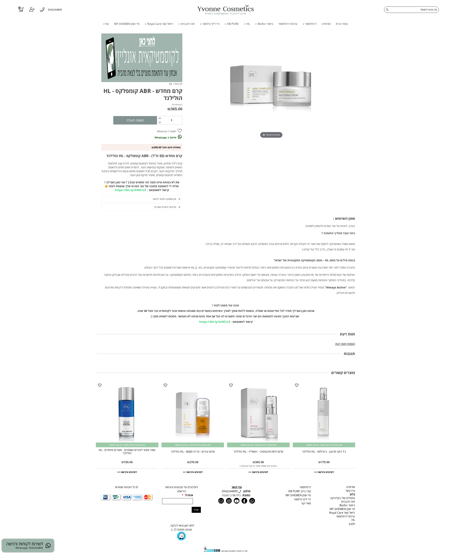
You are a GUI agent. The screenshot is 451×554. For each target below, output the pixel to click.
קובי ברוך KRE (299, 491)
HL (248, 24)
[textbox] (291, 487)
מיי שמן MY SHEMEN (127, 24)
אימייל (187, 495)
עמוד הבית (342, 24)
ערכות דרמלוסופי (288, 24)
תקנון (352, 524)
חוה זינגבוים (187, 24)
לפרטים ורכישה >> (324, 472)
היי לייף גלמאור (211, 24)
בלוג (352, 494)
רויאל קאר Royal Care (160, 24)
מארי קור (306, 503)
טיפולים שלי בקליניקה (342, 498)
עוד (107, 24)
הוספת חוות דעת (345, 344)
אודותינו (326, 24)
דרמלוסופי (310, 24)
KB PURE (233, 24)
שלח (196, 509)
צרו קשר (350, 491)
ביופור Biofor (265, 24)
